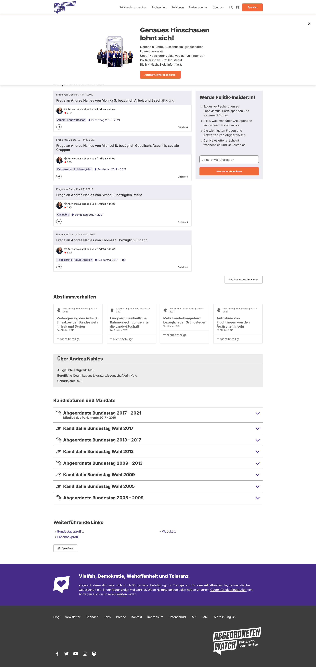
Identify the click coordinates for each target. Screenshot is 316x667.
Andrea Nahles (106, 109)
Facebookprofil (68, 537)
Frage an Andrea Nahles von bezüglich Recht (99, 195)
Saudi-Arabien (83, 259)
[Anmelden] (238, 7)
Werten (122, 594)
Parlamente (196, 7)
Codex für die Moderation (228, 589)
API (194, 617)
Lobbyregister (83, 169)
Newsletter (72, 617)
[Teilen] (59, 127)
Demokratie (64, 169)
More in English (225, 617)
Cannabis (63, 214)
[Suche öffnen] (231, 7)
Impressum (155, 617)
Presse (121, 617)
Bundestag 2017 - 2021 (105, 120)
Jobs (107, 617)
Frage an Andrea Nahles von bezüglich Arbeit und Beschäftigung (115, 100)
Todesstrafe (64, 259)
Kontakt (136, 617)
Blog (56, 617)
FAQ (204, 617)
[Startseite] (64, 7)
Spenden (92, 617)
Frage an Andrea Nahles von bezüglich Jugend (101, 240)
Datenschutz (177, 617)
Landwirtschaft (76, 119)
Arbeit (61, 119)
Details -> (183, 127)
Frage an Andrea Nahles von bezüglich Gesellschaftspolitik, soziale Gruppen (117, 148)
